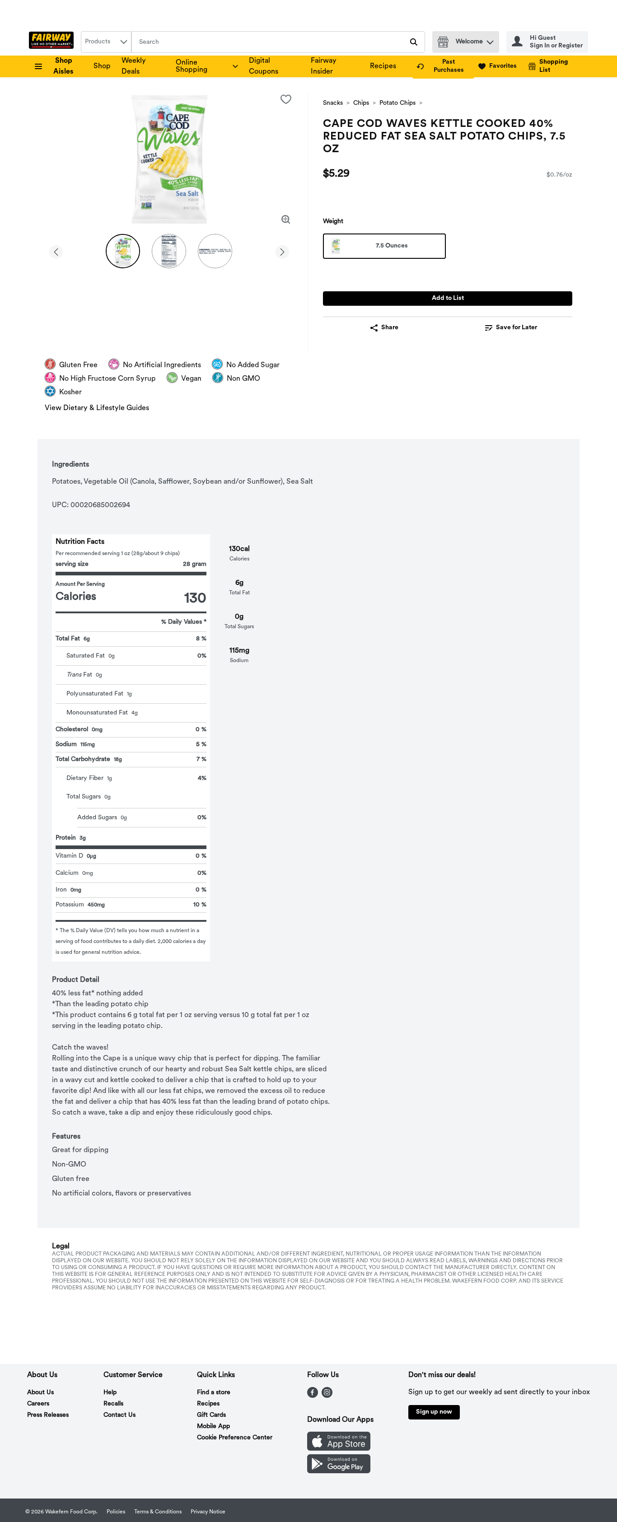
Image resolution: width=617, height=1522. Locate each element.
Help (110, 1392)
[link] (443, 66)
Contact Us (119, 1415)
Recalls (113, 1404)
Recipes (383, 66)
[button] (490, 40)
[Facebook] (312, 1396)
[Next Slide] (282, 250)
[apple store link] (338, 1448)
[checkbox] (285, 99)
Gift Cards (211, 1415)
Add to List (448, 298)
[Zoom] (286, 219)
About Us (40, 1392)
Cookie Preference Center (234, 1437)
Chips (361, 103)
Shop (102, 66)
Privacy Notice (208, 1512)
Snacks (333, 103)
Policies (116, 1512)
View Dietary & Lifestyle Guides (97, 408)
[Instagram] (327, 1396)
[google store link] (338, 1471)
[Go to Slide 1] (122, 251)
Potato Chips (397, 103)
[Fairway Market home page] (53, 42)
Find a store (213, 1392)
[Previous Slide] (56, 250)
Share (389, 327)
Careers (38, 1404)
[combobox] (106, 42)
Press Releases (48, 1415)
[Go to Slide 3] (215, 251)
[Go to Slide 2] (169, 251)
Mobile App (213, 1426)
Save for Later (516, 327)
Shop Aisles (63, 66)
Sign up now (434, 1412)
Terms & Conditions (158, 1512)
